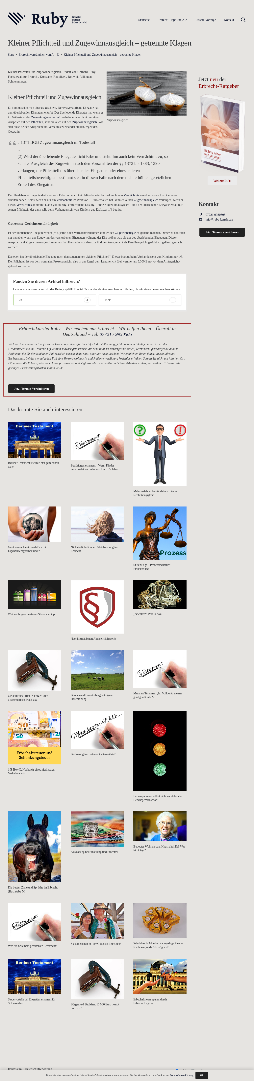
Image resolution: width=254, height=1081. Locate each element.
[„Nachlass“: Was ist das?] (160, 594)
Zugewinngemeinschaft (46, 117)
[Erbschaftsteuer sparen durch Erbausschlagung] (160, 976)
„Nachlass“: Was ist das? (147, 614)
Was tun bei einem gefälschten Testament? (32, 946)
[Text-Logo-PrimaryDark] (48, 20)
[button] (190, 20)
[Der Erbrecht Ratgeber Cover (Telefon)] (222, 134)
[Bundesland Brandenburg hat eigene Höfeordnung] (97, 670)
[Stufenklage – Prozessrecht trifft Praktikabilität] (160, 533)
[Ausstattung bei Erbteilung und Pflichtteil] (97, 829)
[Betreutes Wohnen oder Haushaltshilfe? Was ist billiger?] (160, 826)
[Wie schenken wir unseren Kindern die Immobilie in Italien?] (97, 1037)
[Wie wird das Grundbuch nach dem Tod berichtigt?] (160, 1042)
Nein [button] (139, 299)
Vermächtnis (131, 195)
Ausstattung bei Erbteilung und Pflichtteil (94, 852)
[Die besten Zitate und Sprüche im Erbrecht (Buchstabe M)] (34, 846)
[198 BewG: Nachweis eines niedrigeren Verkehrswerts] (34, 737)
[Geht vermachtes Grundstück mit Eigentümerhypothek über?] (34, 524)
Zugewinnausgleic (126, 232)
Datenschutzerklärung (181, 1075)
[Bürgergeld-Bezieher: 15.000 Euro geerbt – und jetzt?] (97, 979)
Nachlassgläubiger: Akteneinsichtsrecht (93, 638)
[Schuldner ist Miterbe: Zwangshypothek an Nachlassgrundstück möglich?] (160, 920)
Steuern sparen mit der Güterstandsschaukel (96, 943)
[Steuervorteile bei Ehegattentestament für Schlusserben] (34, 976)
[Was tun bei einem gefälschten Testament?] (34, 922)
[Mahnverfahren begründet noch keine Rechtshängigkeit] (160, 454)
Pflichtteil (36, 122)
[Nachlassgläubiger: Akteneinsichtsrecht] (97, 607)
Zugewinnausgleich (84, 122)
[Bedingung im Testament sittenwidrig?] (97, 730)
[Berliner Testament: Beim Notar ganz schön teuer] (34, 440)
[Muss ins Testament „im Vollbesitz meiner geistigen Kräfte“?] (160, 669)
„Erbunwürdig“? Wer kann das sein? (29, 1060)
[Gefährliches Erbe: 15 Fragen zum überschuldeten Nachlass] (34, 670)
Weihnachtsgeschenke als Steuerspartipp (31, 614)
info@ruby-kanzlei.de (219, 219)
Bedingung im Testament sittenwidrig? (93, 754)
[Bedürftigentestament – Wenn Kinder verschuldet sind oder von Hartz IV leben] (97, 441)
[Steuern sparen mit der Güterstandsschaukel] (97, 921)
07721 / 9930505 (116, 334)
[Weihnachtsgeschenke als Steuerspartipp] (34, 594)
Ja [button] (53, 299)
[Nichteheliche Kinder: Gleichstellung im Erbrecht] (97, 524)
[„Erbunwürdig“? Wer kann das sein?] (34, 1037)
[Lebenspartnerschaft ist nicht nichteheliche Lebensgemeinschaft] (160, 751)
